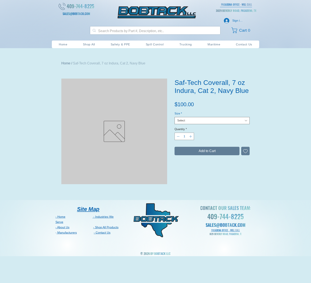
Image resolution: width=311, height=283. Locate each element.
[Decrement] (177, 136)
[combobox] (212, 120)
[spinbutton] (184, 136)
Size (178, 113)
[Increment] (191, 136)
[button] (242, 30)
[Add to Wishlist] (245, 151)
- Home (60, 216)
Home (65, 63)
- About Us (62, 227)
